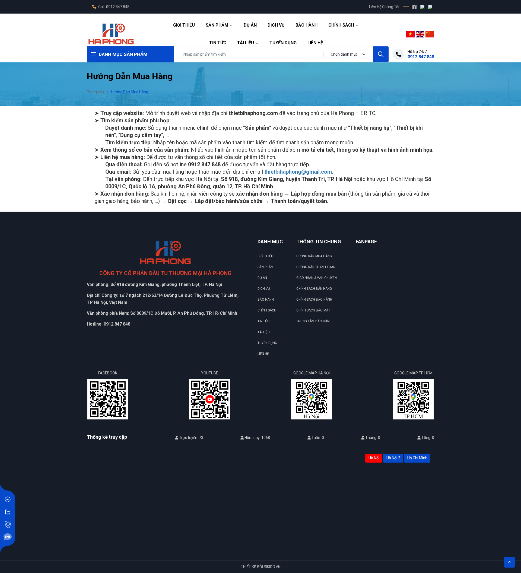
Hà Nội (373, 458)
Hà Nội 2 (393, 458)
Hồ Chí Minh (417, 458)
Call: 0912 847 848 (113, 7)
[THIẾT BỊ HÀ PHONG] (111, 33)
